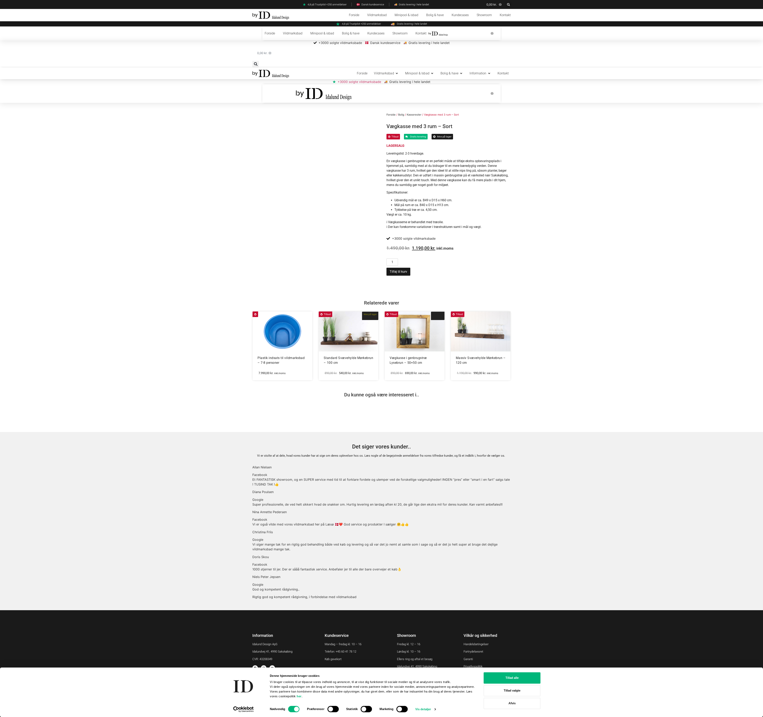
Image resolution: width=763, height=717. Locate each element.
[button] (508, 5)
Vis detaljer (423, 709)
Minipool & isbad (406, 15)
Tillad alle (512, 677)
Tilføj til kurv (398, 271)
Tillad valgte (512, 690)
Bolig (401, 114)
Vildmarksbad (377, 15)
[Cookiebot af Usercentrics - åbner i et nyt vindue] (243, 709)
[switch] (333, 709)
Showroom (484, 15)
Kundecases (460, 15)
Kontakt (505, 15)
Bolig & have (435, 15)
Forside (354, 15)
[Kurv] (492, 33)
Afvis (512, 703)
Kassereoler (414, 114)
